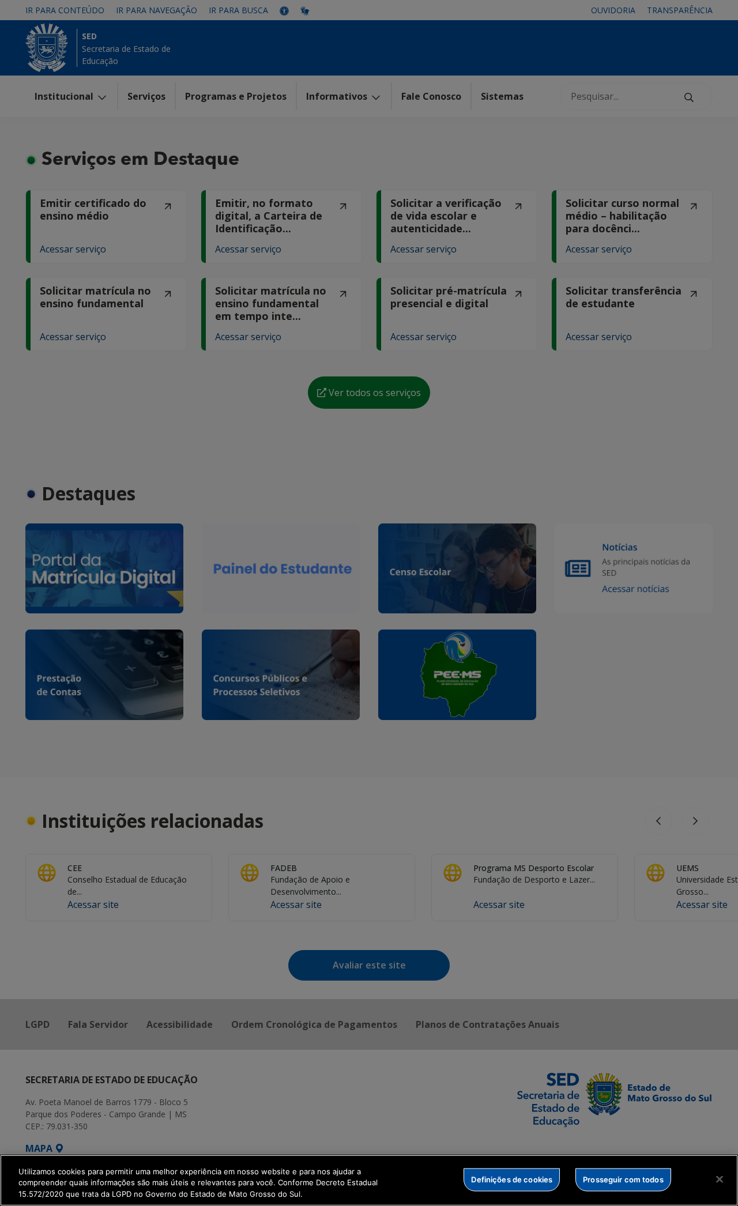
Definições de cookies (511, 1179)
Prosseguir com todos (623, 1179)
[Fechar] (719, 1179)
